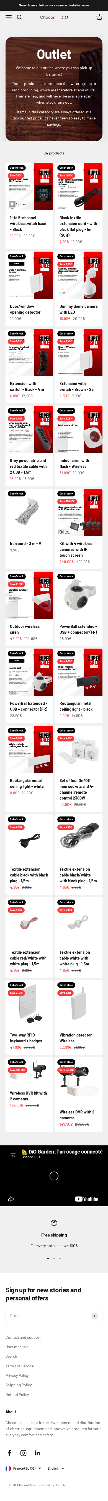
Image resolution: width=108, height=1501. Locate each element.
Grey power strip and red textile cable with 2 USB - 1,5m (28, 466)
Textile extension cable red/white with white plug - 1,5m (28, 958)
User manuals (17, 1346)
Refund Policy (17, 1394)
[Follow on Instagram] (23, 1453)
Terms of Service (20, 1365)
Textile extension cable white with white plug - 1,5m (75, 958)
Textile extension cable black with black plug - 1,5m (29, 875)
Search (11, 1356)
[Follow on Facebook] (9, 1453)
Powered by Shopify (51, 1485)
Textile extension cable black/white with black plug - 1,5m (78, 875)
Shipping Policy (19, 1384)
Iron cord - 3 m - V (25, 543)
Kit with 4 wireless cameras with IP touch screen (76, 549)
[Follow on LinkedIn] (37, 1453)
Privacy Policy (17, 1375)
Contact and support (23, 1337)
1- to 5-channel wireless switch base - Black (28, 223)
